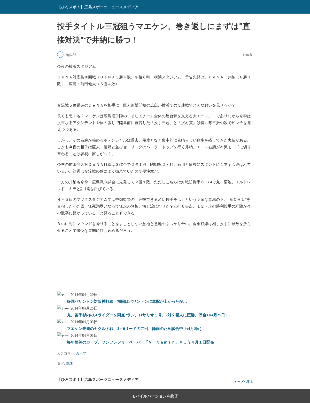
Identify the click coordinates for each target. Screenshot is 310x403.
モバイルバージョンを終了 (155, 396)
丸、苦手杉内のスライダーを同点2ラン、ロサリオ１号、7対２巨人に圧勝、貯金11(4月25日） (148, 315)
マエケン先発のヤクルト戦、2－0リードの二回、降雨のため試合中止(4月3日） (135, 328)
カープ (81, 353)
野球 (69, 363)
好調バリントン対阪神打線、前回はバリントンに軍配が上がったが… (127, 301)
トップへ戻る (243, 382)
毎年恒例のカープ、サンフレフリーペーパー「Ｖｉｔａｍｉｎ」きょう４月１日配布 (140, 342)
